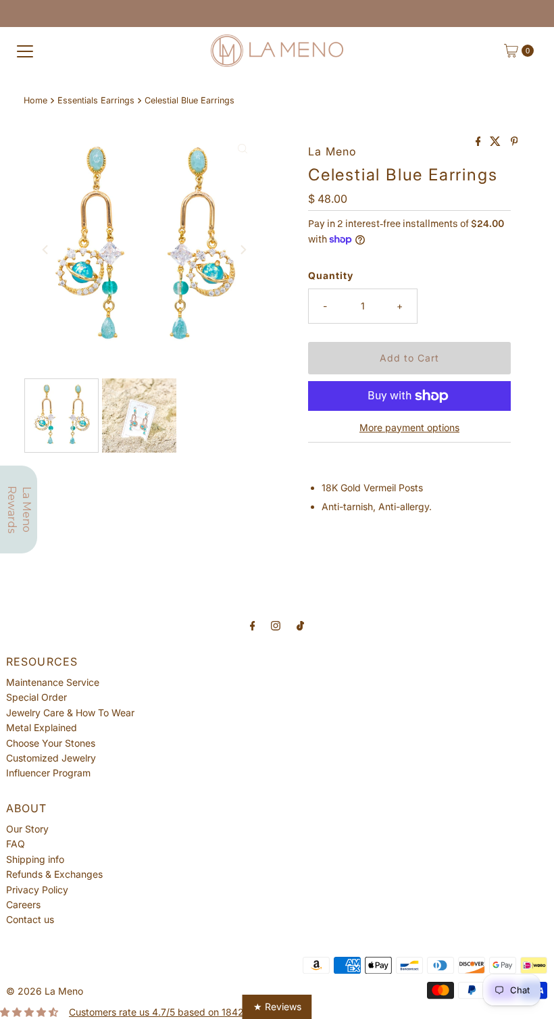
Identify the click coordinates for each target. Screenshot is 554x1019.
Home (35, 100)
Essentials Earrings (95, 100)
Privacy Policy (37, 889)
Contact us (30, 919)
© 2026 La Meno (44, 991)
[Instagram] (275, 625)
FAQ (15, 843)
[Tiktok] (300, 625)
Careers (23, 904)
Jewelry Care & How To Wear (70, 712)
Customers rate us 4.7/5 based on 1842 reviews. (176, 1012)
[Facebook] (252, 625)
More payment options (409, 427)
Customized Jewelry (51, 758)
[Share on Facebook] (480, 142)
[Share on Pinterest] (514, 142)
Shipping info (35, 859)
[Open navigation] (25, 50)
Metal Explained (41, 727)
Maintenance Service (52, 682)
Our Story (27, 829)
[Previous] (46, 249)
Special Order (36, 697)
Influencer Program (48, 772)
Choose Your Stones (50, 743)
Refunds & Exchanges (54, 874)
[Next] (242, 249)
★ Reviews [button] (277, 1006)
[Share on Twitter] (496, 142)
